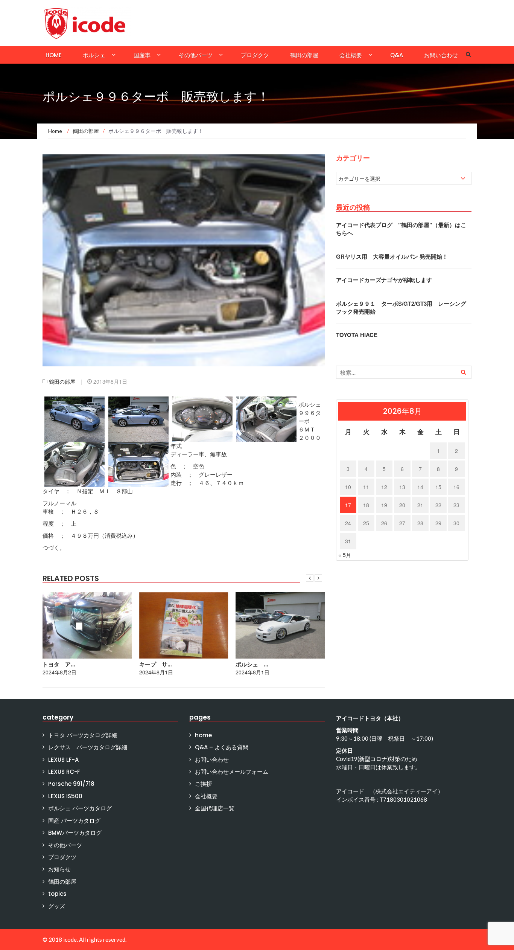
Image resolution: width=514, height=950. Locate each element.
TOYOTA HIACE (356, 335)
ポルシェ (94, 55)
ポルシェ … (252, 664)
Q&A (396, 55)
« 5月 (344, 554)
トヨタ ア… (59, 664)
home (54, 55)
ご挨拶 (203, 784)
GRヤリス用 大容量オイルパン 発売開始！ (392, 256)
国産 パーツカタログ (74, 821)
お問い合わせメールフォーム (231, 772)
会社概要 (350, 55)
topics (57, 894)
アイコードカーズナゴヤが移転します (384, 280)
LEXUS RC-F (64, 772)
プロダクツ (255, 55)
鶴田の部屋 (304, 55)
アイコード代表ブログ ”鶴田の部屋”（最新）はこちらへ (401, 229)
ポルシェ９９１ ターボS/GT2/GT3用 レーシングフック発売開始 (401, 307)
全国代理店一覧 (214, 808)
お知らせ (59, 869)
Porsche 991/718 (71, 784)
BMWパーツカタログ (75, 833)
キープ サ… (155, 664)
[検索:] (403, 372)
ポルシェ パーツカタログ (80, 808)
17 (348, 505)
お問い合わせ (441, 55)
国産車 (142, 55)
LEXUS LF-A (63, 760)
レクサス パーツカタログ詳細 (87, 747)
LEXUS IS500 (65, 796)
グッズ (56, 906)
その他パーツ (196, 55)
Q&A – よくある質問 (221, 747)
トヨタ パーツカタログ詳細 (82, 735)
